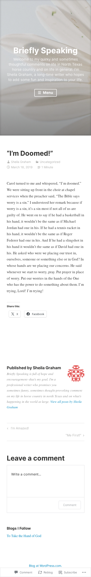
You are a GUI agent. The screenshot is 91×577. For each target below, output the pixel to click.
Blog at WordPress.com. (45, 565)
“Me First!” (73, 436)
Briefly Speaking (45, 50)
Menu (47, 93)
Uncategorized (50, 162)
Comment (69, 505)
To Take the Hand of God (24, 535)
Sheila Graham (21, 162)
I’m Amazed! (17, 429)
